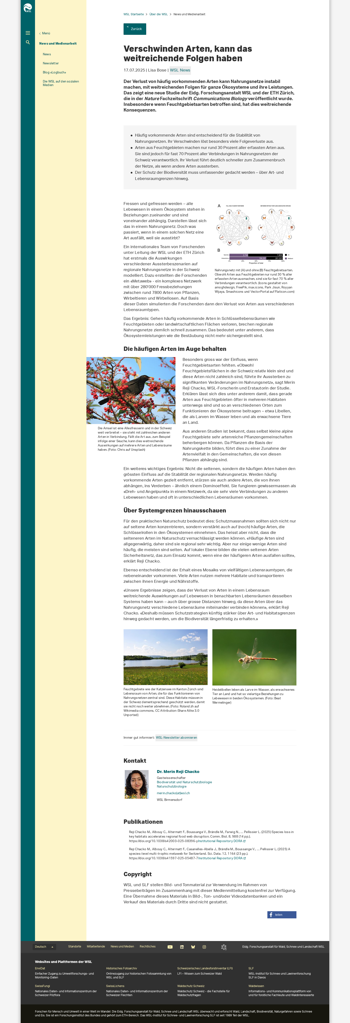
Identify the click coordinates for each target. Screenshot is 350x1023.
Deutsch (40, 947)
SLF (224, 947)
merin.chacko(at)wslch (173, 793)
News (47, 54)
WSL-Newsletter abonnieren (176, 737)
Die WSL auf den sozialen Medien (61, 83)
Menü (46, 33)
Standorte (74, 946)
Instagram (204, 947)
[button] (281, 914)
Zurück (136, 29)
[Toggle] (28, 33)
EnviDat (40, 969)
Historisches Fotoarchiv (121, 969)
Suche (28, 42)
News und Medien (122, 946)
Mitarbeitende (96, 946)
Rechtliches (147, 946)
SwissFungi (42, 986)
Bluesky (193, 947)
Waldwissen (256, 986)
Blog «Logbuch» (54, 72)
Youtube (170, 947)
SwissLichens (115, 986)
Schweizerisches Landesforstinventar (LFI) (205, 969)
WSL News (180, 70)
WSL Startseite (134, 14)
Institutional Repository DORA (220, 841)
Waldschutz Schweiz (191, 986)
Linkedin (182, 947)
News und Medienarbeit (58, 43)
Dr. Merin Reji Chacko (178, 771)
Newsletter (51, 63)
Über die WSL (159, 14)
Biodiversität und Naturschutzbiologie (184, 782)
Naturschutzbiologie (171, 786)
